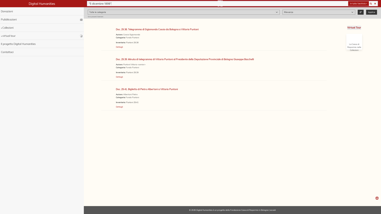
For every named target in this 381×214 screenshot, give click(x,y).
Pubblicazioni (9, 19)
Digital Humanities (42, 4)
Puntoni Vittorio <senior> (134, 64)
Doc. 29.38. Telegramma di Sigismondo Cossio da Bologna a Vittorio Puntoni (157, 29)
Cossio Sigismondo (131, 34)
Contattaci (7, 52)
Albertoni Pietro (130, 94)
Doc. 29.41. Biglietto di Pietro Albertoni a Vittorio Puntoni (147, 89)
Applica (371, 12)
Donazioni (7, 11)
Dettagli (119, 47)
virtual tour (8, 35)
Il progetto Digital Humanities (18, 44)
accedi (273, 210)
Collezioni (7, 27)
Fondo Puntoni (132, 37)
